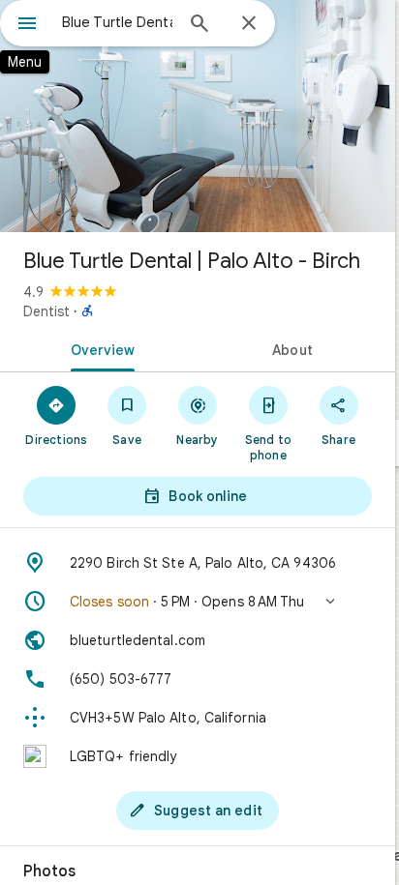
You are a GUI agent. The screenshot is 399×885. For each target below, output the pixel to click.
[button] (197, 601)
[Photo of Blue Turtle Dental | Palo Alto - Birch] (197, 116)
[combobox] (117, 22)
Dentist (46, 311)
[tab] (99, 348)
